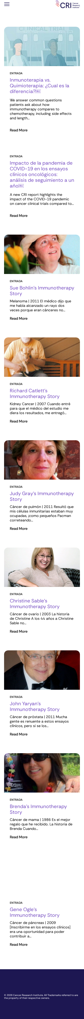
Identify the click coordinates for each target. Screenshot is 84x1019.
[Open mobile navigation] (7, 4)
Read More (19, 130)
